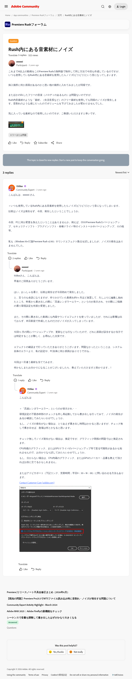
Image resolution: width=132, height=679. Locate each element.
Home (7, 15)
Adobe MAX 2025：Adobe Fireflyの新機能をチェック (34, 611)
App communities (21, 15)
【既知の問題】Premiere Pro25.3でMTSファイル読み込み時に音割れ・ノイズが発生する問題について (61, 598)
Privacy (45, 675)
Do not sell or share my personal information (89, 675)
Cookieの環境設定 (59, 675)
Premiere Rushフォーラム (43, 15)
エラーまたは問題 (18, 135)
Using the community (16, 675)
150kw (19, 186)
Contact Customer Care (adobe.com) (36, 482)
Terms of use (33, 675)
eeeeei (19, 61)
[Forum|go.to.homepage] (25, 6)
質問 (60, 15)
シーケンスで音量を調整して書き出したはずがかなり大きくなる (42, 617)
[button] (6, 7)
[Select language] (110, 6)
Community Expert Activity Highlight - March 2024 (32, 604)
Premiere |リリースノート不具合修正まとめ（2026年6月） (38, 592)
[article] (66, 222)
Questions (11, 627)
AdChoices (118, 675)
